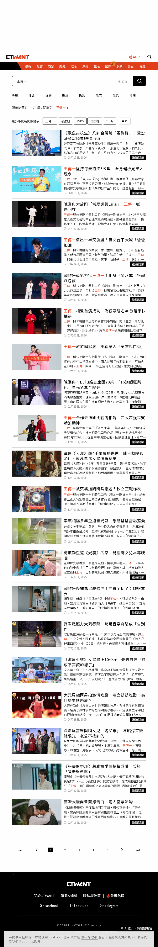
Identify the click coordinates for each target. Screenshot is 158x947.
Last (137, 850)
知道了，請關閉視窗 (138, 928)
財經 (65, 95)
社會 (32, 95)
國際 (132, 95)
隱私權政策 (89, 937)
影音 (131, 66)
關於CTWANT (44, 896)
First (21, 850)
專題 (142, 66)
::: (13, 72)
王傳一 (50, 121)
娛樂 (48, 95)
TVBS (80, 121)
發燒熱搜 (117, 896)
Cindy (109, 121)
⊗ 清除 (123, 81)
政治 (82, 95)
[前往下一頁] (122, 850)
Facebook (52, 905)
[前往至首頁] (18, 57)
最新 (28, 66)
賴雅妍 (65, 121)
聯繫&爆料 (69, 896)
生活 (116, 95)
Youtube (82, 905)
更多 (124, 121)
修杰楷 (94, 121)
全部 (15, 95)
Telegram (111, 905)
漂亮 (99, 95)
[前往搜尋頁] (149, 57)
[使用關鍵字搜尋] (139, 81)
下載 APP (132, 57)
